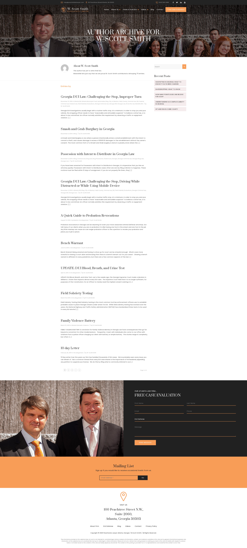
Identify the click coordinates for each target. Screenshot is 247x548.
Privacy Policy (151, 526)
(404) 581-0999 (164, 2)
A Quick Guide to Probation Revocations (90, 216)
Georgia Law (122, 104)
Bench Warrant (72, 243)
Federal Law (73, 104)
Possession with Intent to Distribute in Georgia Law (98, 154)
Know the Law (130, 104)
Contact (138, 526)
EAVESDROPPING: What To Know (168, 89)
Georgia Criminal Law (102, 104)
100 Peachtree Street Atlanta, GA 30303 (101, 2)
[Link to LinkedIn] (180, 2)
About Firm (94, 526)
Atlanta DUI (77, 101)
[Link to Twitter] (177, 2)
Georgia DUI (113, 104)
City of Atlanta (113, 101)
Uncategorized (83, 220)
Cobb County (123, 101)
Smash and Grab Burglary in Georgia (87, 129)
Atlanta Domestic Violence (80, 325)
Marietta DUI (139, 104)
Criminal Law (132, 101)
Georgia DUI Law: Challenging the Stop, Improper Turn (101, 97)
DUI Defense (108, 526)
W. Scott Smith (65, 106)
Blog (107, 101)
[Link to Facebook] (173, 2)
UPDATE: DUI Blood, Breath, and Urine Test (93, 268)
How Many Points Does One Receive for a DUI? (169, 95)
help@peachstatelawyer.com (74, 2)
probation (75, 220)
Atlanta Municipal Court (89, 101)
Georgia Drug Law (138, 158)
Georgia (114, 158)
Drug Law (89, 158)
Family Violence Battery (78, 321)
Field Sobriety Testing (77, 293)
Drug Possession (98, 158)
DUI (138, 101)
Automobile (101, 101)
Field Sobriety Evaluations (86, 104)
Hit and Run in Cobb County (167, 109)
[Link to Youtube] (184, 2)
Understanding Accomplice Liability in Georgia (170, 103)
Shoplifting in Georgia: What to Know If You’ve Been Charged (168, 83)
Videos (128, 526)
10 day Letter (70, 348)
